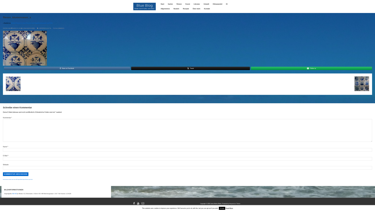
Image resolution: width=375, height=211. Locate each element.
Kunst (187, 4)
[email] (143, 204)
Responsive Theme (234, 203)
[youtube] (138, 204)
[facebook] (134, 204)
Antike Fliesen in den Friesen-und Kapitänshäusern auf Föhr (32, 23)
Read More (229, 208)
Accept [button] (222, 208)
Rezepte (186, 9)
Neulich (176, 9)
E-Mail (5, 155)
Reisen (179, 4)
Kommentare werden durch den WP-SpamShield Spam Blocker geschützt (18, 179)
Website (6, 164)
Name (5, 147)
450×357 (14, 193)
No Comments (59, 28)
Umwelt (206, 4)
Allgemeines (165, 9)
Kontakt (207, 9)
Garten (170, 4)
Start (162, 4)
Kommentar (7, 117)
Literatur (197, 4)
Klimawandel (217, 4)
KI (227, 4)
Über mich (196, 9)
